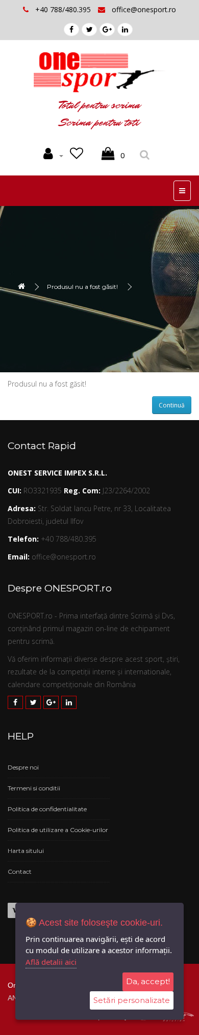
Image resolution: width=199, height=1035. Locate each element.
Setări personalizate (131, 1000)
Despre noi (23, 767)
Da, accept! (148, 981)
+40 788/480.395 (64, 9)
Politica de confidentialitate (47, 809)
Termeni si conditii (34, 788)
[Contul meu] (53, 156)
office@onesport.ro (144, 9)
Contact (20, 871)
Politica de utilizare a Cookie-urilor (58, 830)
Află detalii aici (51, 962)
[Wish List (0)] (78, 156)
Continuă (172, 405)
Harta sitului (26, 850)
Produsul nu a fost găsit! (82, 286)
